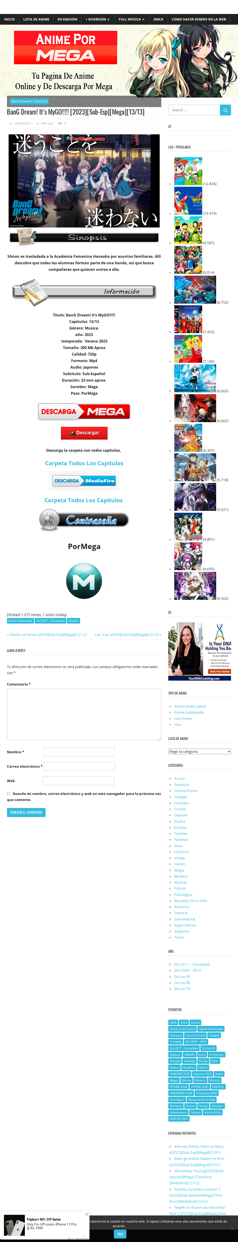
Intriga (179, 857)
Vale (120, 1234)
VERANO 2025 (179, 1119)
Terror (179, 937)
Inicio (9, 19)
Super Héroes (185, 925)
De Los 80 (182, 982)
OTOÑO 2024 (178, 1087)
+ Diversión (96, 19)
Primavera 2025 (206, 1093)
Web (11, 780)
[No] (232, 1228)
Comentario (19, 684)
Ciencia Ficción (186, 790)
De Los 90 (182, 976)
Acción (179, 778)
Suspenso (182, 931)
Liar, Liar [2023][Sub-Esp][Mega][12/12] (127, 634)
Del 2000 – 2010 (187, 970)
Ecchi (202, 1055)
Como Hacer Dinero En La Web (199, 19)
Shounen (217, 1106)
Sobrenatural (184, 919)
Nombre (15, 752)
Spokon (196, 1112)
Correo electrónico (25, 766)
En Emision (216, 1055)
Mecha (186, 1080)
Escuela (180, 827)
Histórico (181, 851)
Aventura (181, 784)
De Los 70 (182, 988)
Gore (178, 845)
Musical (74, 621)
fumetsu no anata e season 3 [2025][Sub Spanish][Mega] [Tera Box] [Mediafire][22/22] (195, 1195)
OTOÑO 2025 (199, 1087)
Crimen (180, 809)
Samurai (181, 912)
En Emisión (67, 19)
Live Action (183, 718)
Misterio (181, 876)
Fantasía (181, 839)
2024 (173, 1023)
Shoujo (203, 1106)
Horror (203, 1067)
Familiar (180, 833)
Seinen (190, 1106)
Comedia (181, 803)
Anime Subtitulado (20, 621)
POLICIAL (218, 1087)
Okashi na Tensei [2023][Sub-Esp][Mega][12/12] (47, 634)
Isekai (219, 1074)
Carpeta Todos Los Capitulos (84, 463)
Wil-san (47, 123)
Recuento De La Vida (190, 900)
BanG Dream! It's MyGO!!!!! (29, 101)
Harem (179, 864)
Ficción (203, 1061)
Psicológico (183, 894)
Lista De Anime (36, 19)
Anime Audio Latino (190, 706)
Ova (177, 724)
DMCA (158, 19)
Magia (179, 870)
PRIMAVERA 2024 (181, 1093)
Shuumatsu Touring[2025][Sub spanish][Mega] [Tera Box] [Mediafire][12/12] (196, 1176)
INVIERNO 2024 (180, 1074)
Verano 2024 (213, 1112)
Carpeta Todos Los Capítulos (84, 500)
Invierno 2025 (203, 1074)
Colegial (180, 796)
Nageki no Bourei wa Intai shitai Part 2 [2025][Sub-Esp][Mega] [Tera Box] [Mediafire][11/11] (197, 1213)
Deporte (180, 815)
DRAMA (190, 1055)
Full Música (130, 19)
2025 (184, 1023)
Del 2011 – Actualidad (50, 621)
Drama (179, 821)
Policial (180, 888)
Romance (181, 906)
